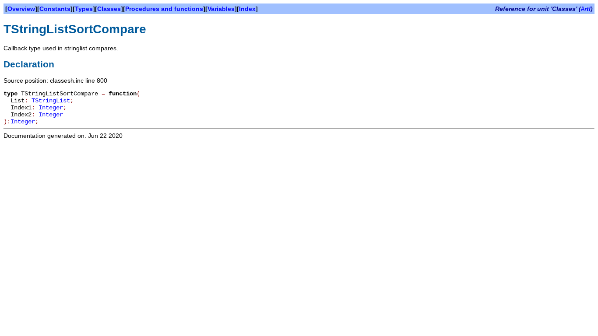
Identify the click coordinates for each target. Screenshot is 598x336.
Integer (51, 107)
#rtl (586, 8)
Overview (21, 8)
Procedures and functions (164, 8)
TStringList (51, 100)
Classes (109, 8)
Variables (221, 8)
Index (247, 8)
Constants (54, 8)
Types (84, 8)
